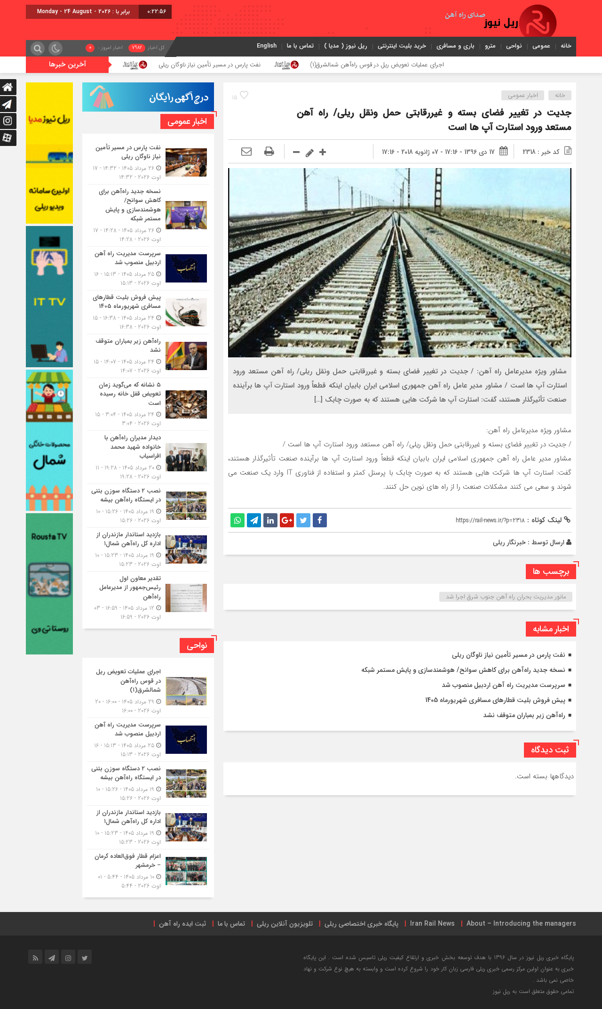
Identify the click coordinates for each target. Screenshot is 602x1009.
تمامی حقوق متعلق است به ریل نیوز (533, 991)
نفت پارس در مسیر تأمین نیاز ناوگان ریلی (272, 65)
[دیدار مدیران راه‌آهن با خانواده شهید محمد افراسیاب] (148, 457)
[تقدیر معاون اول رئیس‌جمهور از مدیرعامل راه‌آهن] (148, 597)
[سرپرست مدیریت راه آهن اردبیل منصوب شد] (148, 268)
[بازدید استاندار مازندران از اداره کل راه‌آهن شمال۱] (148, 549)
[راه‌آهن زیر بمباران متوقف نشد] (148, 356)
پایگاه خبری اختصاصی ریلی (361, 924)
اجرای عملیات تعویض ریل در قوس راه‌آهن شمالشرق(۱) (439, 65)
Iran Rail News (432, 924)
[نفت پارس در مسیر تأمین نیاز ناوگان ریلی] (148, 162)
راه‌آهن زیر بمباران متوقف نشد (524, 715)
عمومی (541, 46)
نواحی (514, 46)
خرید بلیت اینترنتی (402, 46)
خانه (566, 46)
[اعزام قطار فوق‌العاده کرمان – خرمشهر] (148, 869)
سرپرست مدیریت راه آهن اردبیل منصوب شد (503, 685)
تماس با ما (300, 46)
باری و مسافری (455, 46)
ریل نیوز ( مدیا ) (345, 46)
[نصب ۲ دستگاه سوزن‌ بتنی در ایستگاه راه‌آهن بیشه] (148, 505)
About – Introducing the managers (521, 924)
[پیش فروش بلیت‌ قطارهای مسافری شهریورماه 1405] (148, 312)
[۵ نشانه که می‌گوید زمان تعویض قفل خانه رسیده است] (148, 404)
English (267, 46)
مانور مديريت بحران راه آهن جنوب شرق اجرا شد (506, 597)
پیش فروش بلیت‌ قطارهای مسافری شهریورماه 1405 (495, 700)
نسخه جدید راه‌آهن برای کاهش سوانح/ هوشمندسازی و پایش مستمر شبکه (463, 670)
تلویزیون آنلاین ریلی (285, 924)
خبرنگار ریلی (509, 542)
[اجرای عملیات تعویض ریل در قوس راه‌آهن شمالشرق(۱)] (148, 691)
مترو (490, 46)
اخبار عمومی (523, 95)
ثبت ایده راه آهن (182, 924)
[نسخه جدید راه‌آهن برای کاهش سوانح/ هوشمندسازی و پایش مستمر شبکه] (148, 215)
